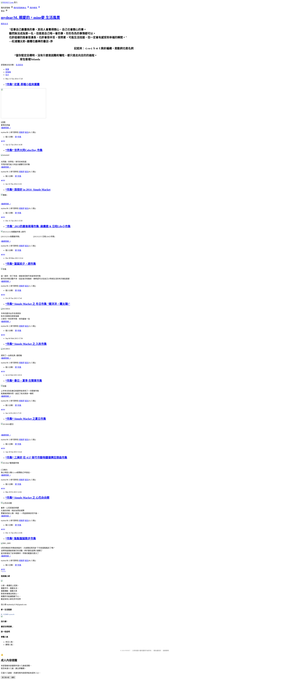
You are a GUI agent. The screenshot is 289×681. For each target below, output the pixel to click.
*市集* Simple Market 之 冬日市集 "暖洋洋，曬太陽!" (37, 303)
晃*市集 (18, 137)
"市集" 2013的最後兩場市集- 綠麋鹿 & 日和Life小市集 (37, 226)
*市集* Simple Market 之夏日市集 (25, 418)
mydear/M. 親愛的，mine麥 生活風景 (30, 17)
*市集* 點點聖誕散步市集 (20, 538)
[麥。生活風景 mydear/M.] (2, 616)
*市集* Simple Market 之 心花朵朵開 (27, 497)
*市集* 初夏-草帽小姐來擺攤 (22, 84)
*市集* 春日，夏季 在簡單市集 (23, 380)
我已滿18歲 (5, 677)
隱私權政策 (157, 650)
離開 (13, 677)
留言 (27, 132)
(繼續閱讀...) (6, 128)
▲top (3, 141)
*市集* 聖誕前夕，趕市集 (20, 263)
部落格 (8, 72)
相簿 (7, 69)
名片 (7, 75)
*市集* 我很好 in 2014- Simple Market (27, 189)
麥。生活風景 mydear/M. (8, 614)
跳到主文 (4, 24)
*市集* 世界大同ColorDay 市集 (23, 150)
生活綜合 (19, 65)
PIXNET (127, 650)
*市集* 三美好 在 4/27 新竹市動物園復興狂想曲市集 (36, 457)
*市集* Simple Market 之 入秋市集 (26, 343)
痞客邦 (21, 132)
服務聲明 (166, 650)
